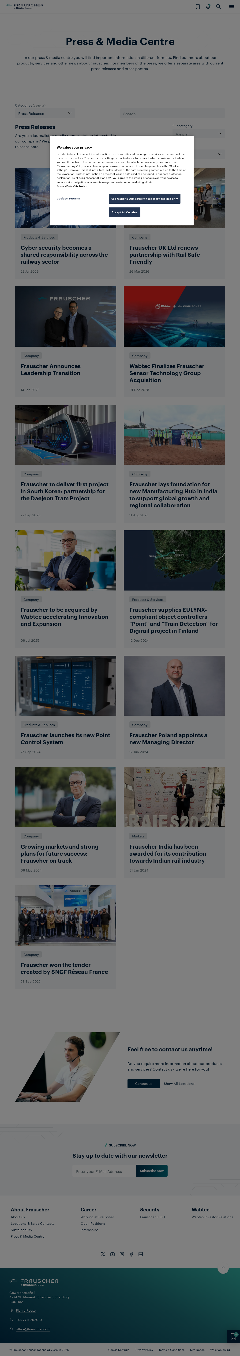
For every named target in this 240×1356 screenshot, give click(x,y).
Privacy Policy (65, 186)
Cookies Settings (68, 198)
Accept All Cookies (124, 212)
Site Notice (80, 186)
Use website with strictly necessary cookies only (144, 198)
